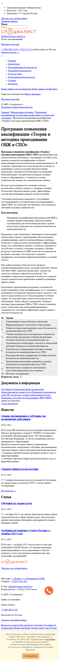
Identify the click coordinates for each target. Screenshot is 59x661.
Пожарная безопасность (19, 70)
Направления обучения (22, 112)
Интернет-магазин (10, 44)
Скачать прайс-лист (40, 628)
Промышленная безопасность (22, 67)
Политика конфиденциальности (17, 107)
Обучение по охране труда (16, 503)
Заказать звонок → (10, 52)
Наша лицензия (32, 94)
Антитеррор (14, 64)
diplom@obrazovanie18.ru (13, 36)
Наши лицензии (22, 628)
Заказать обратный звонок (14, 620)
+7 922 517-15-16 (26, 49)
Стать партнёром (9, 403)
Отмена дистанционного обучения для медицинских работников (23, 418)
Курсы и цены (15, 73)
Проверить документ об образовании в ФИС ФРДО (26, 397)
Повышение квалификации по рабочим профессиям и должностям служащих (27, 115)
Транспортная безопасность (21, 77)
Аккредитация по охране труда (16, 392)
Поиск (4, 24)
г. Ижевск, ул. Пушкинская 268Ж (28, 578)
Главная (12, 60)
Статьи (53, 628)
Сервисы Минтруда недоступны (19, 469)
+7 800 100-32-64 (9, 49)
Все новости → (8, 490)
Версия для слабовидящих (14, 18)
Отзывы (12, 80)
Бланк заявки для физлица (44, 89)
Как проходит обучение (31, 625)
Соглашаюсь (30, 656)
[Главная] (18, 33)
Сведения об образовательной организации (22, 389)
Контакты (13, 83)
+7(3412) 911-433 (19, 581)
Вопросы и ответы (10, 625)
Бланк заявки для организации (16, 89)
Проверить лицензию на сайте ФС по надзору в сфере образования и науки (28, 393)
